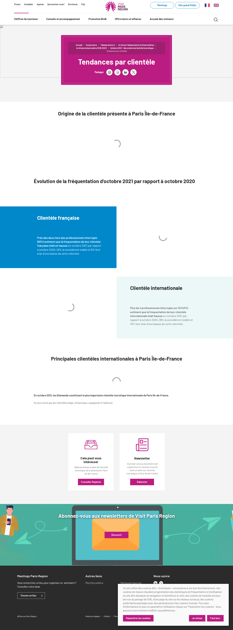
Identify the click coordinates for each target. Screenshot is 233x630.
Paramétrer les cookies (138, 618)
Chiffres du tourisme (26, 18)
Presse (17, 4)
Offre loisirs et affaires (128, 18)
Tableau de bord (107, 45)
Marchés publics (94, 582)
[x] (161, 583)
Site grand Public (187, 5)
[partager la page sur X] (133, 72)
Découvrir (116, 535)
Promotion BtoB (97, 18)
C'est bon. (215, 618)
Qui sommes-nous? (55, 4)
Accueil (79, 45)
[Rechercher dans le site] (216, 19)
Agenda (40, 4)
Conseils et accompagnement (63, 18)
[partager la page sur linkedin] (125, 72)
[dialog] (173, 605)
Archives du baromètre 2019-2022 (91, 48)
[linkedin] (155, 583)
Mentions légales (92, 616)
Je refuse (197, 618)
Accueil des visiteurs (162, 18)
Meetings (162, 5)
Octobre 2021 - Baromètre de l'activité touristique (132, 48)
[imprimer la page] (109, 72)
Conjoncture (91, 45)
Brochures (73, 4)
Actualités (28, 4)
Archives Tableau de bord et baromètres (136, 45)
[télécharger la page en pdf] (117, 72)
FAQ (83, 4)
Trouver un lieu (28, 595)
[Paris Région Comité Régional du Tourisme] (116, 6)
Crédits (107, 616)
